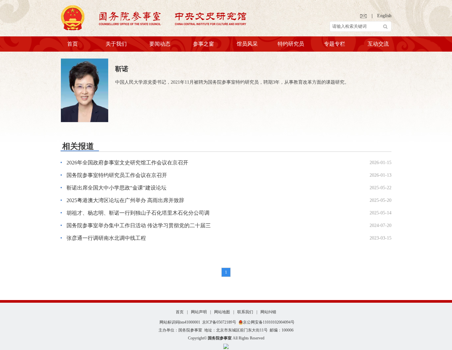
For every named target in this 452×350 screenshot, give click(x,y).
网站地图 (222, 312)
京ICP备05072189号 (219, 322)
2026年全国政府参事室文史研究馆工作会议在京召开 (127, 162)
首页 (72, 44)
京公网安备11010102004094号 (268, 322)
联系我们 (245, 312)
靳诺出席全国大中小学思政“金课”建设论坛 (116, 188)
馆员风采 (247, 44)
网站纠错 (268, 312)
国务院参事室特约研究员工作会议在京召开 (117, 175)
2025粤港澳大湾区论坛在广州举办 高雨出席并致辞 (125, 200)
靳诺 (121, 68)
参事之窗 (203, 44)
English (384, 15)
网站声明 (199, 312)
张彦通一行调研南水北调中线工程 (106, 238)
